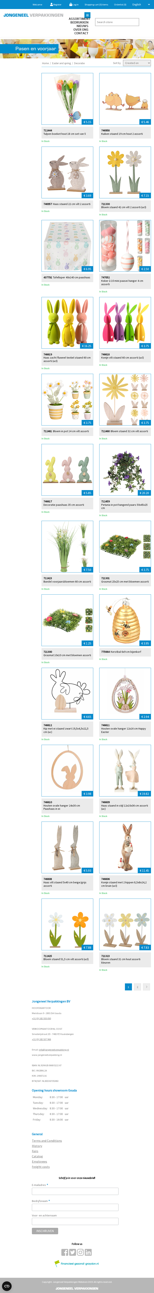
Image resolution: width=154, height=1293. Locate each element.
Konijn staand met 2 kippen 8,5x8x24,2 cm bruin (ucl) (124, 884)
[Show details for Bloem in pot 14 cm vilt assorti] (67, 400)
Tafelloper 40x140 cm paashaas (71, 277)
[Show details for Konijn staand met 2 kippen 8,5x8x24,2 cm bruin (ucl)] (125, 847)
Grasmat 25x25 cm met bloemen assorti (125, 581)
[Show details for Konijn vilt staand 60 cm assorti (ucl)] (125, 323)
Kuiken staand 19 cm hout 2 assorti (122, 134)
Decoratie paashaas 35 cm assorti (64, 505)
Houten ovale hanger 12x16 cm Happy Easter (123, 730)
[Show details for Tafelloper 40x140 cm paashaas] (67, 246)
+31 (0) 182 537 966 (41, 1039)
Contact (81, 33)
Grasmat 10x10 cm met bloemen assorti (67, 655)
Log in (75, 4)
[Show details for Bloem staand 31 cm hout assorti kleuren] (125, 924)
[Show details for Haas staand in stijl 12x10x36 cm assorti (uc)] (125, 770)
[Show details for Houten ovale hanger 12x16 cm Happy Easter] (125, 693)
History (37, 1146)
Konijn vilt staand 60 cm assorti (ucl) (122, 357)
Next (146, 986)
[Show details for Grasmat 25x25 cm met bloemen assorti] (125, 547)
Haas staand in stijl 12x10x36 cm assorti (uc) (124, 807)
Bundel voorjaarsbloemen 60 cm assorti (67, 581)
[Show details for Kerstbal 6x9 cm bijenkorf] (125, 620)
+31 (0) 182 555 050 (41, 1018)
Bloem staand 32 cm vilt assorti (129, 431)
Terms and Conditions (47, 1141)
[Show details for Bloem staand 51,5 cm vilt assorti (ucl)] (67, 924)
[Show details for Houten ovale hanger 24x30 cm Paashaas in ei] (67, 770)
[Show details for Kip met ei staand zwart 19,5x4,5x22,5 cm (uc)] (67, 693)
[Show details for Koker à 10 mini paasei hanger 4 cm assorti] (125, 246)
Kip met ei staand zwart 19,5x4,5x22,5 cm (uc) (66, 730)
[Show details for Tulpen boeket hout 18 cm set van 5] (67, 99)
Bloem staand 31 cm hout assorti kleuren (120, 961)
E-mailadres (40, 1185)
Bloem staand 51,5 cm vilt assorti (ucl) (66, 959)
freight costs (41, 1167)
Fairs (35, 1151)
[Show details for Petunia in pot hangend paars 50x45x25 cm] (125, 470)
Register (57, 4)
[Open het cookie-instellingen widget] (7, 1286)
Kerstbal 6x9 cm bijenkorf (126, 652)
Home (45, 63)
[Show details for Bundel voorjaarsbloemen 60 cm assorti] (67, 547)
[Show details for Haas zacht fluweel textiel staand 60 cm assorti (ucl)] (67, 323)
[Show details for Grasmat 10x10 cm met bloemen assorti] (67, 620)
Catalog (37, 1156)
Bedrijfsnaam (41, 1201)
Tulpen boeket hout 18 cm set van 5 (65, 134)
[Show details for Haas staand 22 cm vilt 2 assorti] (67, 172)
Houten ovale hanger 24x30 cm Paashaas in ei (62, 807)
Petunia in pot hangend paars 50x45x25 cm (124, 506)
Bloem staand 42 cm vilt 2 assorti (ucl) (123, 207)
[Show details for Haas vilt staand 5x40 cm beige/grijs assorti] (67, 847)
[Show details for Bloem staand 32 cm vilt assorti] (125, 400)
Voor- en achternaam (44, 1215)
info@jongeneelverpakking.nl (54, 1049)
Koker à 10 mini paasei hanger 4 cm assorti (122, 282)
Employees (39, 1161)
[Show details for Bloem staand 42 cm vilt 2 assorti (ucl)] (125, 172)
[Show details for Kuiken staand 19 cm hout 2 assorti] (125, 99)
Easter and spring (61, 63)
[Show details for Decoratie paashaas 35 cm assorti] (67, 470)
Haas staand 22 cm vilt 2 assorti (71, 204)
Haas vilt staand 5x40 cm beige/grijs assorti (65, 884)
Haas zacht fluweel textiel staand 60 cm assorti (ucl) (67, 359)
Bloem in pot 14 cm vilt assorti (71, 431)
